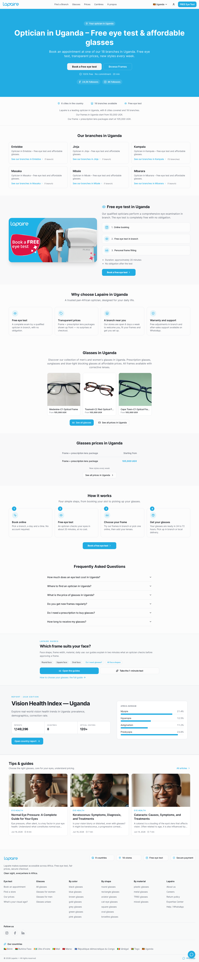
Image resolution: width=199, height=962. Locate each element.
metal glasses (141, 891)
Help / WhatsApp (175, 906)
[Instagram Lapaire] (7, 933)
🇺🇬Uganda (147, 948)
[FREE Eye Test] (174, 4)
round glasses (108, 886)
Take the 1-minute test (131, 670)
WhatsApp (190, 958)
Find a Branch (61, 4)
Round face (47, 662)
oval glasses (107, 911)
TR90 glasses (141, 896)
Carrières (99, 4)
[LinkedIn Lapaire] (23, 933)
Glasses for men (44, 896)
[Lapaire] (38, 858)
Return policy (173, 896)
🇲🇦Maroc (67, 948)
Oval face (76, 662)
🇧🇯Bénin (8, 948)
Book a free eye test (84, 66)
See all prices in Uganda (114, 422)
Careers (170, 891)
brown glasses (76, 896)
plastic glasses (141, 886)
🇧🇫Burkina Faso (23, 948)
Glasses (76, 4)
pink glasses (75, 916)
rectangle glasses (110, 891)
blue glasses (75, 891)
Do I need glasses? (94, 662)
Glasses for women (45, 891)
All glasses (41, 886)
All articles (182, 768)
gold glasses (75, 901)
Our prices (9, 896)
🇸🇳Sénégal (123, 948)
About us (171, 886)
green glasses (76, 911)
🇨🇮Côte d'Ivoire (42, 948)
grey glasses (75, 906)
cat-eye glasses (109, 901)
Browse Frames (118, 66)
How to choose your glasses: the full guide (61, 677)
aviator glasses (109, 896)
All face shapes (113, 662)
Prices (87, 4)
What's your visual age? (16, 901)
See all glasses (83, 422)
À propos (112, 4)
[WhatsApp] (191, 954)
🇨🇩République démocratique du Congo (94, 948)
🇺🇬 (158, 4)
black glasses (76, 886)
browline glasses (109, 916)
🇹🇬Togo (135, 948)
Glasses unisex (43, 901)
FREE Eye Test (187, 4)
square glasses (109, 906)
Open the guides (71, 670)
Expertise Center (175, 901)
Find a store (10, 891)
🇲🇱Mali (56, 948)
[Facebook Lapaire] (15, 933)
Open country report (25, 741)
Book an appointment (14, 886)
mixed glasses (141, 901)
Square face (62, 662)
